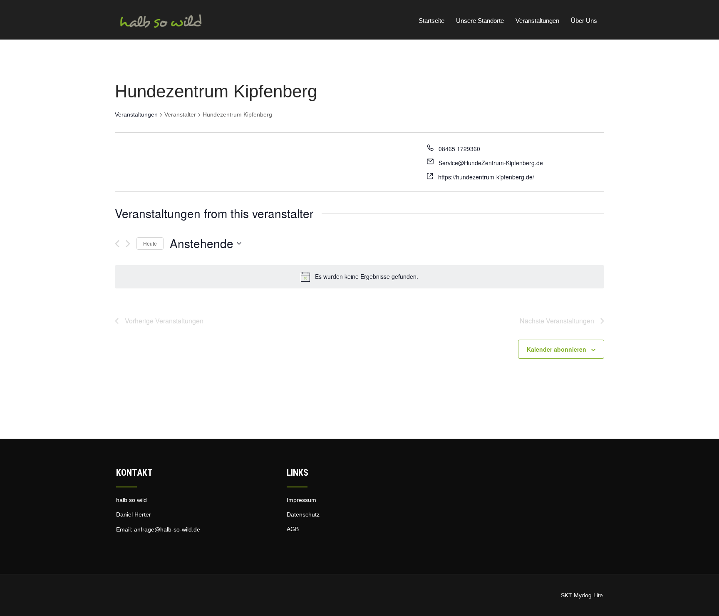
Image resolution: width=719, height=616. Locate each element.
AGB (293, 529)
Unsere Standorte (480, 20)
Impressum (301, 500)
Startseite (431, 20)
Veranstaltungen (537, 20)
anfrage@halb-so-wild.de (167, 529)
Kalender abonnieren (556, 349)
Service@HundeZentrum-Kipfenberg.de (491, 163)
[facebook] (121, 545)
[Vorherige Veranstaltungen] (117, 244)
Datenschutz (303, 514)
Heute (150, 243)
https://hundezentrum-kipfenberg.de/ (486, 177)
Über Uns (584, 20)
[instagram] (135, 545)
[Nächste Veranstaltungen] (128, 244)
